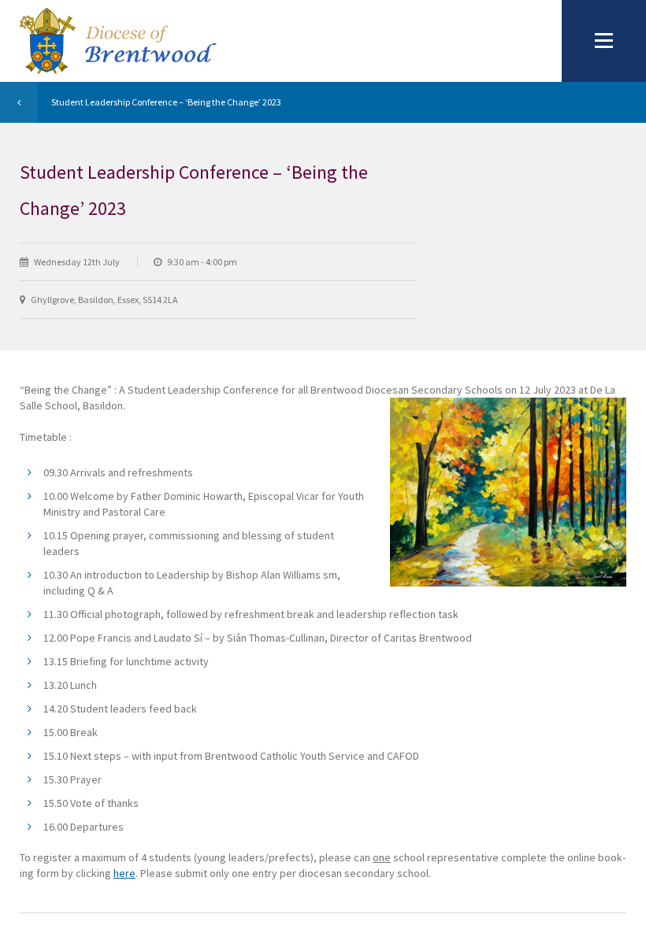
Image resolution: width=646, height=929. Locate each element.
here (124, 873)
